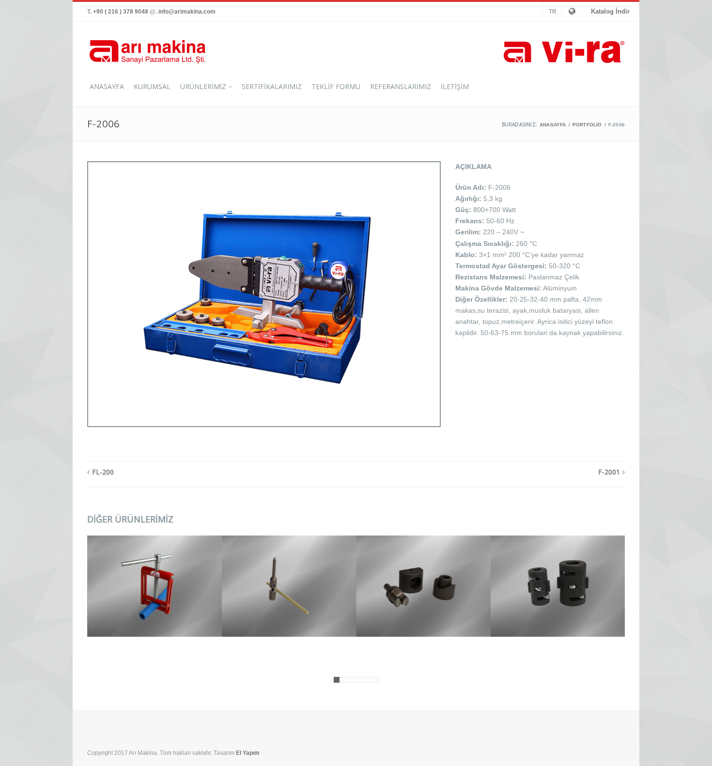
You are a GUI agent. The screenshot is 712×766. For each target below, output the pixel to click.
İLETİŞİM (455, 86)
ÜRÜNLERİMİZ (203, 86)
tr (553, 11)
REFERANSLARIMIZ (400, 86)
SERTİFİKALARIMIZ (272, 86)
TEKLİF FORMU (335, 86)
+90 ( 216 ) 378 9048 (120, 11)
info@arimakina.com (187, 11)
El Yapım (248, 753)
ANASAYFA (107, 86)
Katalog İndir (610, 11)
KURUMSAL (152, 86)
